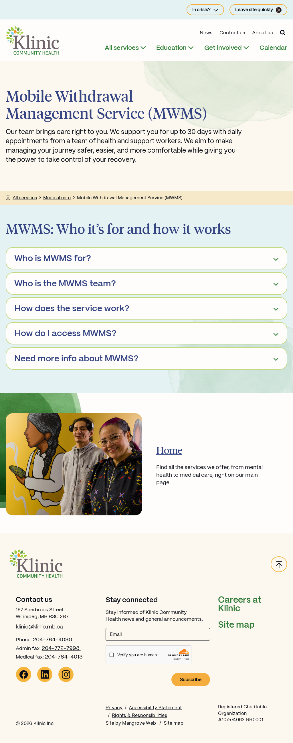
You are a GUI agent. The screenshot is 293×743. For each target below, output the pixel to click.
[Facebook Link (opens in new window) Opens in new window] (23, 680)
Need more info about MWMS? (76, 359)
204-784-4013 (64, 657)
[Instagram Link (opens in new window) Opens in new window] (66, 680)
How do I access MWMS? (65, 334)
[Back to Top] (279, 564)
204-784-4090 (53, 640)
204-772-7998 (61, 648)
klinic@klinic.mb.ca (39, 627)
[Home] (8, 198)
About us (262, 33)
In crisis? (201, 10)
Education (171, 48)
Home (169, 450)
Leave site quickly (254, 10)
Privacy (114, 708)
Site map (236, 625)
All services (122, 48)
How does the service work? (71, 309)
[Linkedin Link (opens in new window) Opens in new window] (45, 680)
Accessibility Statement (155, 708)
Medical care (57, 198)
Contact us (232, 33)
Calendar (273, 48)
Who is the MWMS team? (65, 284)
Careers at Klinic (239, 604)
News (206, 33)
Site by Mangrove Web (131, 723)
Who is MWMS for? (52, 259)
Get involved (223, 48)
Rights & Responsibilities (139, 716)
